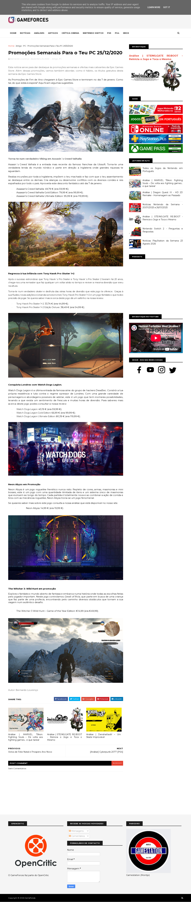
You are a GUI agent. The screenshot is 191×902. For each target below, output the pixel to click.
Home (13, 33)
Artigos (53, 33)
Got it (166, 7)
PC (24, 46)
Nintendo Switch (93, 33)
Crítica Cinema (70, 33)
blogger (117, 763)
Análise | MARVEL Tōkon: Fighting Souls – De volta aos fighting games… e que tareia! (25, 737)
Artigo (19, 46)
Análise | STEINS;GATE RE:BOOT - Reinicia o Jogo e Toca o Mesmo (64, 737)
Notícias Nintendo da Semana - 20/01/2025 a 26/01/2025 (163, 206)
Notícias (25, 33)
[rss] (182, 898)
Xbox (126, 33)
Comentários (78, 836)
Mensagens (77, 831)
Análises (39, 33)
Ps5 (109, 33)
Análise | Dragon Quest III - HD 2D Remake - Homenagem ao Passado (163, 194)
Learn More (153, 7)
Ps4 (117, 33)
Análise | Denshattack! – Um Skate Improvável (103, 736)
